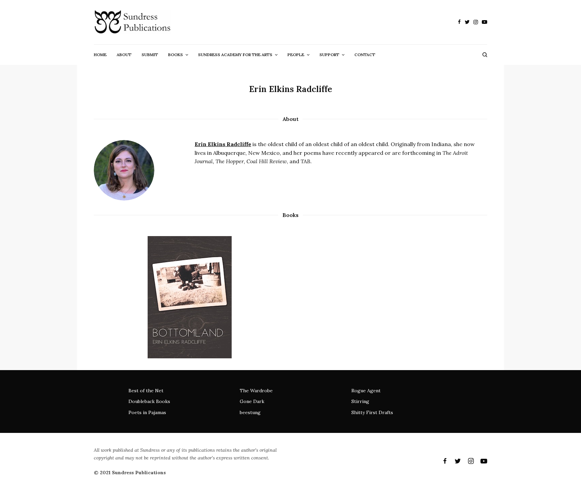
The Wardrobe (256, 391)
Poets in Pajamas (147, 412)
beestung (250, 412)
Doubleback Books (149, 401)
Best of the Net (145, 391)
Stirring (360, 401)
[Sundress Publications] (132, 22)
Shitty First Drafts (372, 412)
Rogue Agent (366, 391)
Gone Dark (252, 401)
